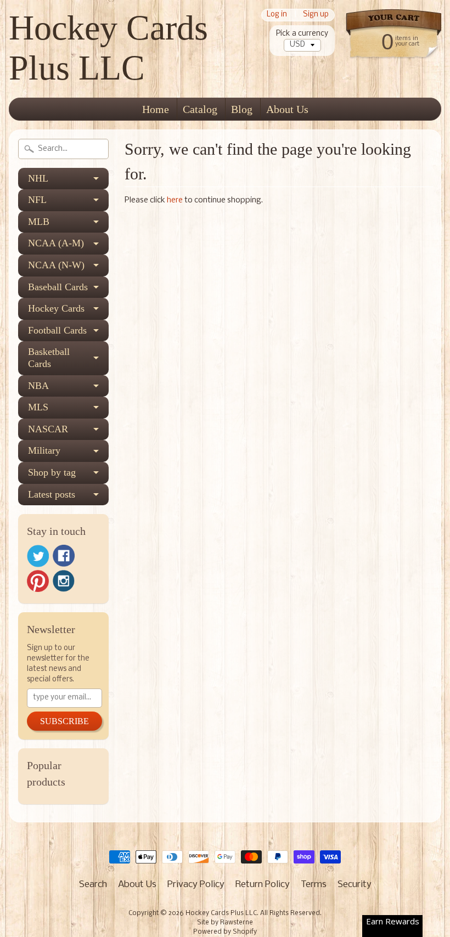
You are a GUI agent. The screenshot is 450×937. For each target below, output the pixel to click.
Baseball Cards (58, 286)
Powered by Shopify (225, 932)
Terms (314, 884)
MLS (38, 407)
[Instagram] (64, 581)
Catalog (200, 109)
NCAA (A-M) (56, 243)
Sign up (316, 15)
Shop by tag (52, 472)
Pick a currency (302, 34)
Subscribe (64, 721)
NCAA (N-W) (56, 264)
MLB (38, 221)
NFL (37, 199)
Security (355, 884)
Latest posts (51, 494)
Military (44, 450)
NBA (38, 385)
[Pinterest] (38, 581)
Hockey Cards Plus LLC (108, 47)
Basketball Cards (49, 357)
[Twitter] (38, 556)
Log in (277, 15)
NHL (38, 178)
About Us (287, 109)
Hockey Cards (56, 308)
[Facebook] (64, 556)
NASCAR (48, 429)
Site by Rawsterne (225, 922)
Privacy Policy (195, 884)
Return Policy (262, 884)
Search (93, 884)
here (175, 200)
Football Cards (57, 330)
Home (155, 109)
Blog (241, 109)
